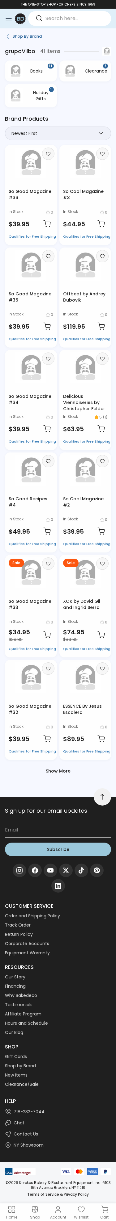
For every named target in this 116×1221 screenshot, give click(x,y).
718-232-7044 (29, 1112)
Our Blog (14, 1032)
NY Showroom (29, 1145)
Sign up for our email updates (46, 811)
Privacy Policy (76, 1194)
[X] (66, 870)
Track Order (18, 925)
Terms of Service (43, 1194)
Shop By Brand (27, 36)
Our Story (15, 977)
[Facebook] (35, 870)
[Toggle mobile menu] (8, 18)
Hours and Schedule (26, 1023)
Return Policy (19, 934)
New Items (16, 1075)
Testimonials (18, 1005)
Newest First (24, 133)
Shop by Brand (20, 1066)
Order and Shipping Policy (32, 916)
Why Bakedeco (21, 995)
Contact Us (26, 1134)
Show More (58, 771)
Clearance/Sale (22, 1084)
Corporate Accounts (27, 943)
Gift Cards (16, 1056)
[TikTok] (81, 870)
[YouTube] (50, 870)
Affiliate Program (23, 1014)
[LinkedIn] (58, 886)
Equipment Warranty (27, 953)
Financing (15, 986)
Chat (19, 1123)
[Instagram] (19, 870)
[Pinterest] (97, 870)
